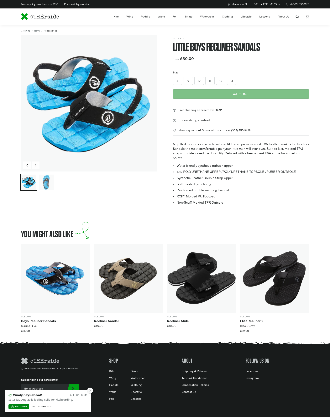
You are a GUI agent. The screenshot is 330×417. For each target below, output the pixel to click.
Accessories (50, 30)
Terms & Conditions (194, 378)
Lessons (264, 16)
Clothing (227, 16)
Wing (129, 16)
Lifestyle (246, 16)
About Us (283, 16)
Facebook (252, 371)
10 (199, 80)
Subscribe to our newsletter (39, 379)
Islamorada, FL (240, 4)
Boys (37, 30)
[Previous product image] (27, 165)
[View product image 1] (28, 182)
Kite (116, 16)
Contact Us (189, 392)
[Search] (297, 16)
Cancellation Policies (195, 385)
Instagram (252, 378)
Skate (188, 16)
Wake (161, 16)
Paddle (145, 16)
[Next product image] (35, 165)
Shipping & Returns (194, 371)
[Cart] (307, 16)
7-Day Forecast (44, 406)
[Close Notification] (90, 390)
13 (231, 80)
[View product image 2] (46, 182)
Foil (175, 16)
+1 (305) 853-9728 (299, 4)
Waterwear (207, 16)
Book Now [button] (21, 406)
